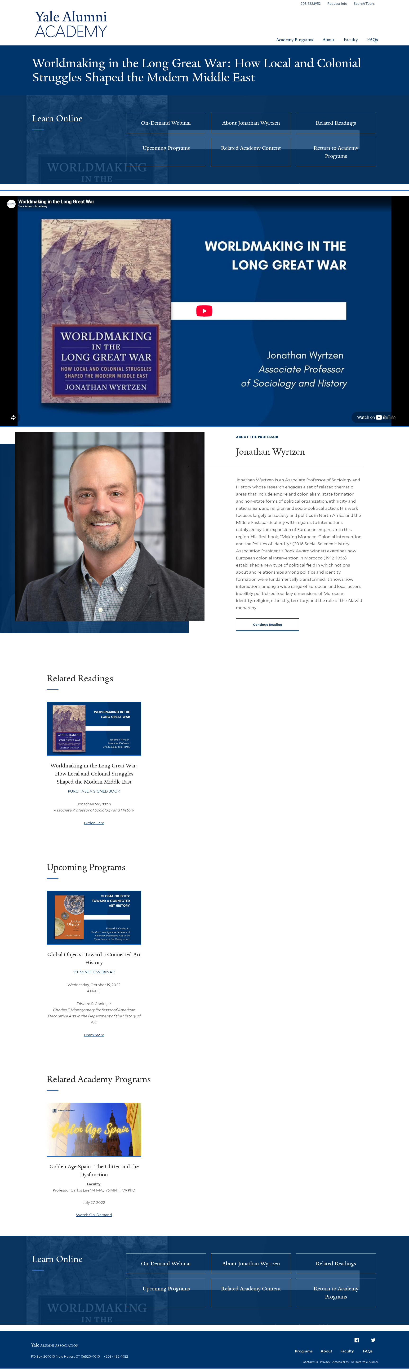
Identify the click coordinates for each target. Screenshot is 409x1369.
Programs (304, 1351)
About (328, 40)
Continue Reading (267, 624)
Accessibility (340, 1362)
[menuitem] (356, 1340)
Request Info (337, 3)
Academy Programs (294, 40)
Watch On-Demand (94, 1215)
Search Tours (364, 3)
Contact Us (310, 1362)
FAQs (372, 40)
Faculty (351, 40)
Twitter (373, 1340)
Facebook (356, 1340)
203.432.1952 (311, 3)
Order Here (94, 823)
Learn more (94, 1035)
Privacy (325, 1362)
